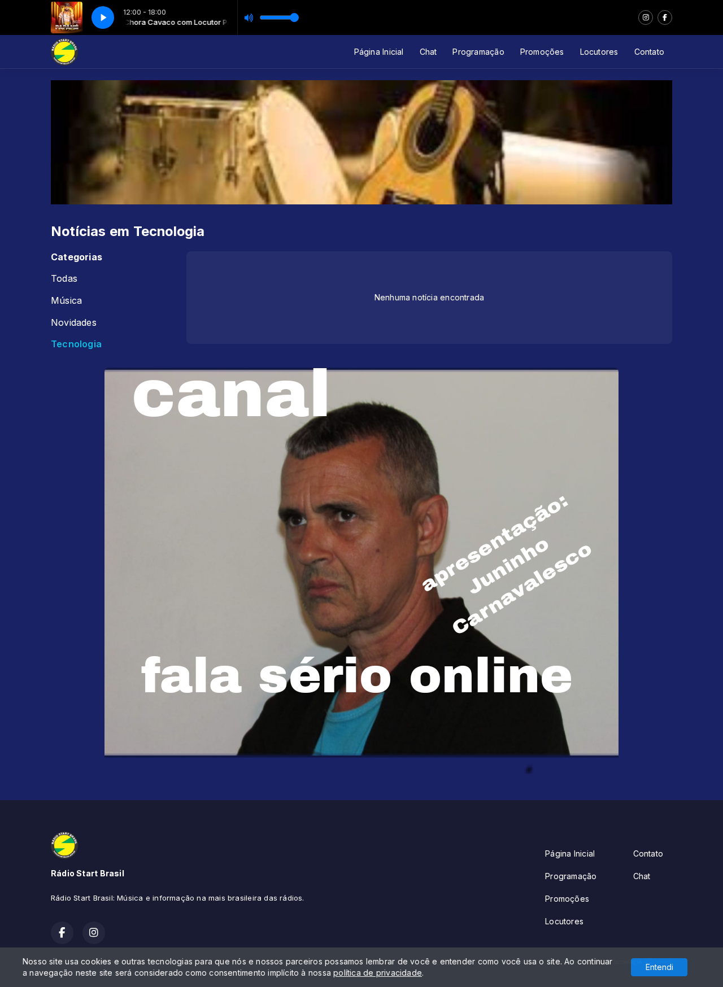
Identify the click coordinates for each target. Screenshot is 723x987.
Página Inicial (379, 51)
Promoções (542, 51)
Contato (649, 51)
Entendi (659, 967)
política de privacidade (377, 972)
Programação (478, 51)
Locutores (599, 51)
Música (66, 300)
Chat (428, 51)
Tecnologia (76, 344)
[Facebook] (664, 17)
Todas (64, 278)
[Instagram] (645, 17)
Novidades (74, 322)
